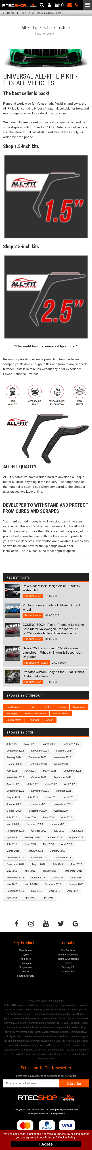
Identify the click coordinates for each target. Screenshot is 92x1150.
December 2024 (15, 750)
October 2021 (63, 790)
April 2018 (66, 844)
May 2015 (36, 891)
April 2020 (66, 817)
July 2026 (11, 744)
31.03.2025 (53, 632)
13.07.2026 (51, 591)
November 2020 (62, 804)
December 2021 (15, 790)
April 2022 (69, 784)
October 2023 (13, 764)
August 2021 (13, 797)
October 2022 (38, 777)
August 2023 (61, 764)
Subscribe (74, 1083)
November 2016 (15, 877)
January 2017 (50, 871)
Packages (11, 713)
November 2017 (40, 857)
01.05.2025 (52, 610)
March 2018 (12, 850)
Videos (49, 720)
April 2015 (54, 891)
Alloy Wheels (26, 950)
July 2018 (11, 844)
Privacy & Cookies (68, 954)
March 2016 (31, 884)
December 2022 (72, 770)
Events (46, 707)
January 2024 (13, 757)
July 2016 (57, 877)
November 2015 (15, 891)
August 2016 (38, 877)
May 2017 (11, 871)
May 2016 (11, 884)
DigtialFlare (59, 1113)
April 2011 (48, 897)
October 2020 (13, 810)
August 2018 (76, 837)
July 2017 (58, 864)
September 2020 (38, 810)
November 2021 (40, 790)
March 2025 (48, 744)
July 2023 (11, 770)
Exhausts (26, 963)
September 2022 (62, 777)
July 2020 (11, 817)
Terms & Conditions (68, 958)
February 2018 (35, 850)
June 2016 (76, 877)
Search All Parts (25, 975)
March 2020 (12, 824)
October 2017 (63, 857)
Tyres (26, 954)
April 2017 (30, 871)
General (61, 707)
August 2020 (61, 810)
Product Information (35, 713)
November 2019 (15, 830)
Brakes (25, 971)
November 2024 (40, 750)
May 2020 (48, 817)
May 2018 (48, 844)
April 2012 (30, 897)
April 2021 (69, 797)
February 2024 (64, 750)
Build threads (13, 707)
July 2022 (32, 784)
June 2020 (30, 817)
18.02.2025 (53, 677)
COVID (32, 707)
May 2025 (29, 744)
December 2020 (37, 804)
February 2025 (71, 744)
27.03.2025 (52, 655)
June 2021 (51, 797)
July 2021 (32, 797)
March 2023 (49, 770)
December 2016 (73, 871)
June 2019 (77, 830)
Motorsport (79, 707)
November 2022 (15, 777)
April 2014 (72, 891)
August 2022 (13, 784)
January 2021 (13, 804)
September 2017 (15, 864)
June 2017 (76, 864)
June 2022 (51, 784)
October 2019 (38, 830)
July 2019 (59, 830)
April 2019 (11, 837)
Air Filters (26, 958)
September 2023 (38, 764)
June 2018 (30, 844)
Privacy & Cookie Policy (60, 1137)
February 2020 (35, 824)
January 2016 (75, 884)
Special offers (13, 720)
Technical (33, 720)
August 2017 (38, 864)
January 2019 (32, 837)
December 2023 (37, 757)
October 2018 (54, 837)
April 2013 (11, 897)
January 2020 (57, 824)
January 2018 (57, 850)
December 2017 (15, 857)
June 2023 (30, 770)
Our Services (68, 950)
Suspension (25, 967)
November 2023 (62, 757)
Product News (60, 713)
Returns (68, 963)
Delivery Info (68, 967)
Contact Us (68, 971)
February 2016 (53, 884)
